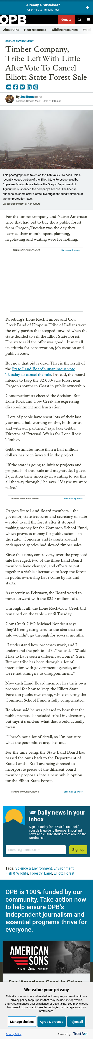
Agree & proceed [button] (51, 1022)
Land (48, 873)
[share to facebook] (15, 87)
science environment (19, 41)
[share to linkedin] (29, 87)
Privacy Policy (13, 1034)
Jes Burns (27, 96)
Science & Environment (33, 868)
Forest (69, 873)
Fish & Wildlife (16, 873)
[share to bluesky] (22, 87)
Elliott (58, 873)
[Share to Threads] (36, 87)
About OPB (11, 30)
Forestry (36, 873)
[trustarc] (79, 1034)
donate (66, 19)
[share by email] (8, 87)
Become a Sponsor (70, 250)
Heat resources (35, 30)
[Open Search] (79, 19)
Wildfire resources (64, 30)
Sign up (78, 850)
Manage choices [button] (22, 1022)
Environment (63, 868)
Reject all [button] (76, 1022)
